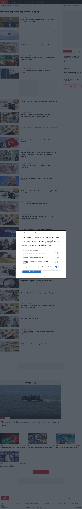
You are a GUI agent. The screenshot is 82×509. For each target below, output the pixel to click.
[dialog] (41, 255)
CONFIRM (31, 271)
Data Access (41, 276)
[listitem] (41, 250)
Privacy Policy (48, 276)
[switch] (57, 253)
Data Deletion (34, 276)
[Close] (63, 233)
